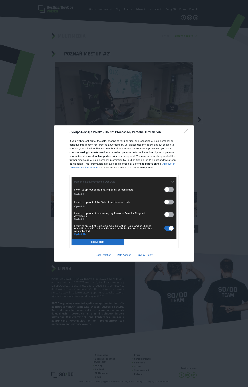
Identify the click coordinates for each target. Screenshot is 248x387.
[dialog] (124, 193)
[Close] (186, 132)
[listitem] (124, 181)
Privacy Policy (145, 254)
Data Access (124, 254)
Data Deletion (103, 254)
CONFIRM (98, 242)
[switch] (169, 189)
